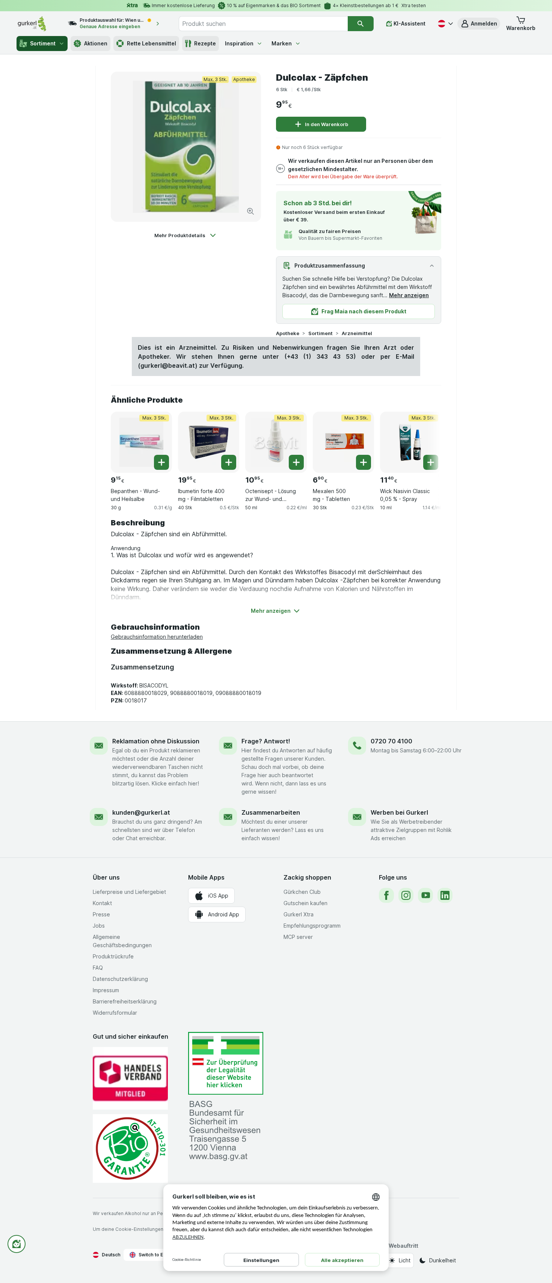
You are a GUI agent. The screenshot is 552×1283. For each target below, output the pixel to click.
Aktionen (95, 43)
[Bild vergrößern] (250, 211)
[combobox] (263, 23)
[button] (478, 24)
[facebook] (386, 895)
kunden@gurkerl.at (141, 812)
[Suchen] (361, 23)
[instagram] (405, 895)
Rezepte (205, 43)
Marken (281, 43)
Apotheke (287, 333)
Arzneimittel (357, 333)
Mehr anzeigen (409, 295)
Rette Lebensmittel (151, 43)
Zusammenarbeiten (270, 812)
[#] (225, 1063)
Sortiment (43, 43)
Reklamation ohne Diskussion (155, 741)
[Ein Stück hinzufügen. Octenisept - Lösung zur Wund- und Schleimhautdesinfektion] (296, 462)
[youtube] (425, 895)
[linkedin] (444, 895)
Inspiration (239, 43)
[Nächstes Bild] (426, 439)
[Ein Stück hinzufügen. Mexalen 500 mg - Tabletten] (363, 462)
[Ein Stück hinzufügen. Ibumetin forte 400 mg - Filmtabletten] (228, 462)
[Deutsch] (444, 23)
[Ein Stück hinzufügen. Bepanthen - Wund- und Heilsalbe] (161, 462)
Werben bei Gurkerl (399, 812)
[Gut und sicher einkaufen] (130, 1148)
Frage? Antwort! (265, 741)
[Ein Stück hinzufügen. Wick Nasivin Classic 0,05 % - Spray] (430, 462)
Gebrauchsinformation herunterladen (157, 636)
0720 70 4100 (391, 741)
